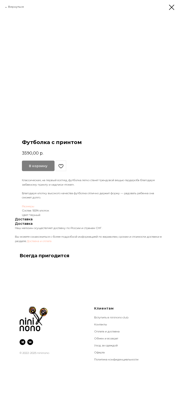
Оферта (99, 352)
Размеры (28, 206)
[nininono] (22, 342)
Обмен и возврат (106, 338)
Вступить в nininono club (111, 317)
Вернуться (16, 6)
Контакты (100, 324)
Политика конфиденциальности (116, 359)
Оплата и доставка (107, 331)
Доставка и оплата (39, 241)
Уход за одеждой (106, 345)
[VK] (30, 342)
